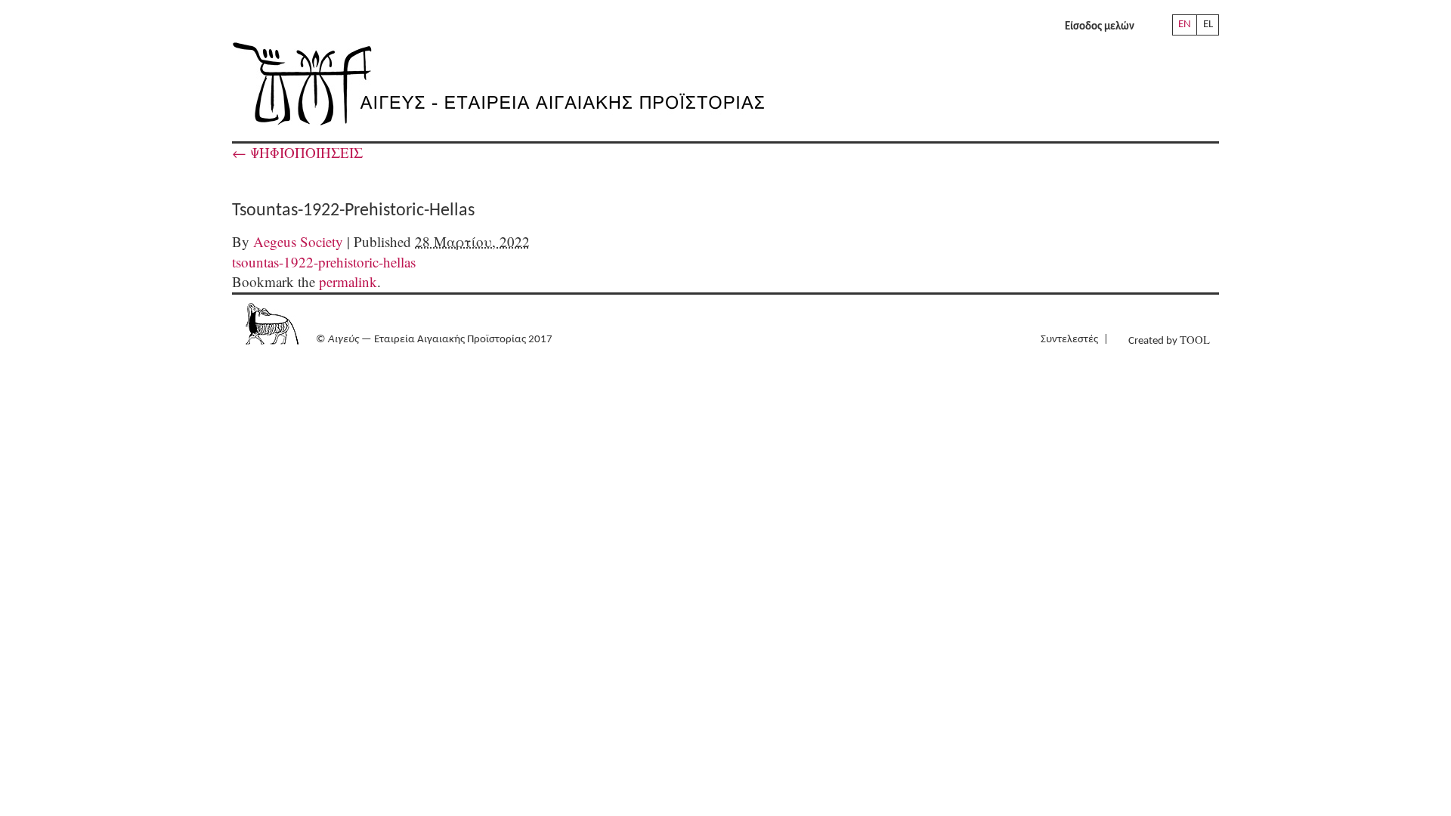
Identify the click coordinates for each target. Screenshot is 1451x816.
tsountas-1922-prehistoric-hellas (324, 261)
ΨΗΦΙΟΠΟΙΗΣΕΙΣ (297, 152)
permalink (348, 281)
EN (1184, 24)
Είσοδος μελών (1099, 26)
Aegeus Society (298, 241)
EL (1208, 24)
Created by (1169, 339)
